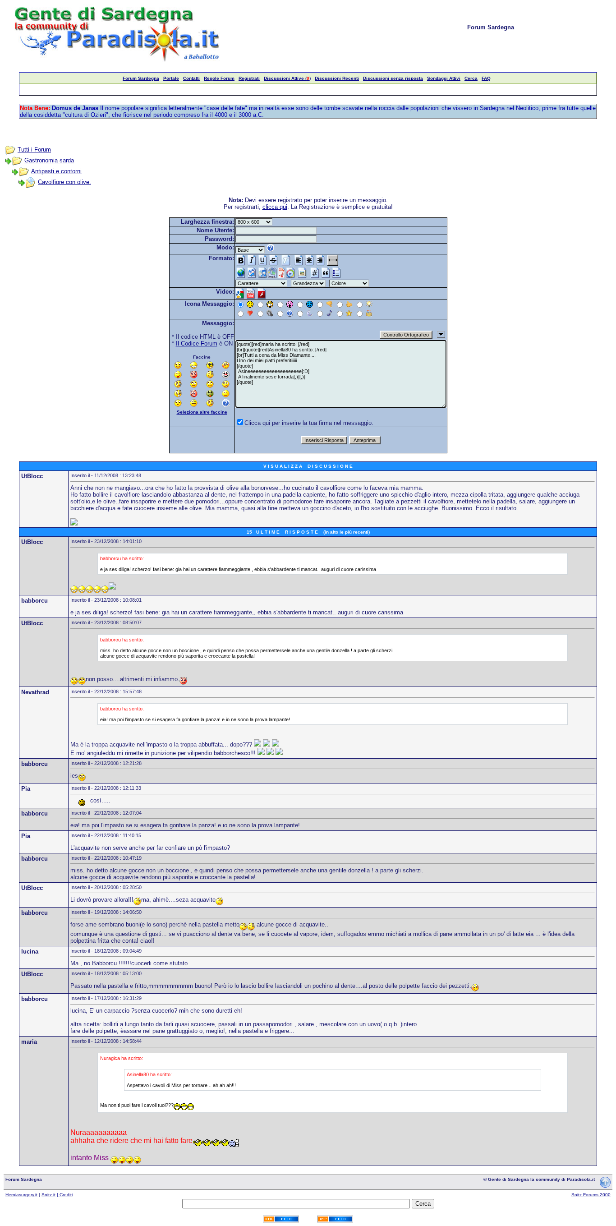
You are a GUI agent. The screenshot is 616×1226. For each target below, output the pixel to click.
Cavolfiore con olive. (64, 182)
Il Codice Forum (196, 343)
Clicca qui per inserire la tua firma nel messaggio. (308, 422)
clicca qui (274, 206)
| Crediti (65, 1194)
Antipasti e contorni (56, 171)
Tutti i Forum (34, 149)
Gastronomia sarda (49, 160)
